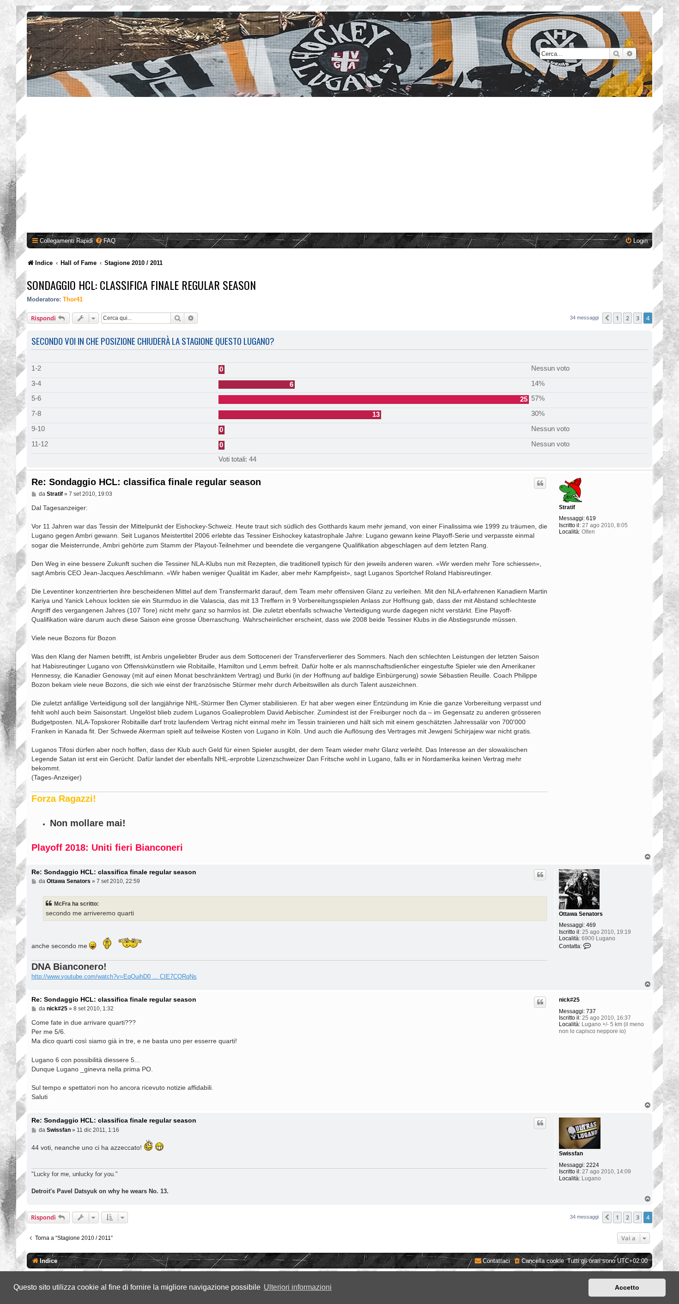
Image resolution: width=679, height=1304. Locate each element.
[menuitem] (105, 240)
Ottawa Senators (581, 914)
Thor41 (73, 299)
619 (591, 518)
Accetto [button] (627, 1287)
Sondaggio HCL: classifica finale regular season (141, 284)
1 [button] (617, 318)
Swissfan (571, 1153)
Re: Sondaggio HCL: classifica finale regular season (146, 482)
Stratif (567, 507)
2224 (592, 1165)
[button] (607, 318)
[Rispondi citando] (540, 483)
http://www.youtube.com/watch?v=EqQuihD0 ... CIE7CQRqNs (114, 976)
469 (591, 925)
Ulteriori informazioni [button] (298, 1287)
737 (591, 1011)
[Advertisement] (339, 166)
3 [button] (637, 318)
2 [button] (627, 318)
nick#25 (569, 1000)
